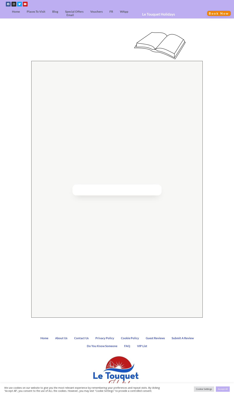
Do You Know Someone (102, 346)
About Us (61, 338)
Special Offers (74, 11)
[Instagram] (13, 4)
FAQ (127, 346)
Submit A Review (183, 338)
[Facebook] (8, 4)
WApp (124, 11)
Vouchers (96, 11)
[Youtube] (25, 4)
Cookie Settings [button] (204, 389)
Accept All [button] (223, 389)
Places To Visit (36, 11)
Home (16, 11)
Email (70, 15)
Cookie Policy (130, 338)
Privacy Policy (104, 338)
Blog (55, 11)
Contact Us (81, 338)
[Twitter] (19, 4)
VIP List (142, 346)
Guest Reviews (155, 338)
